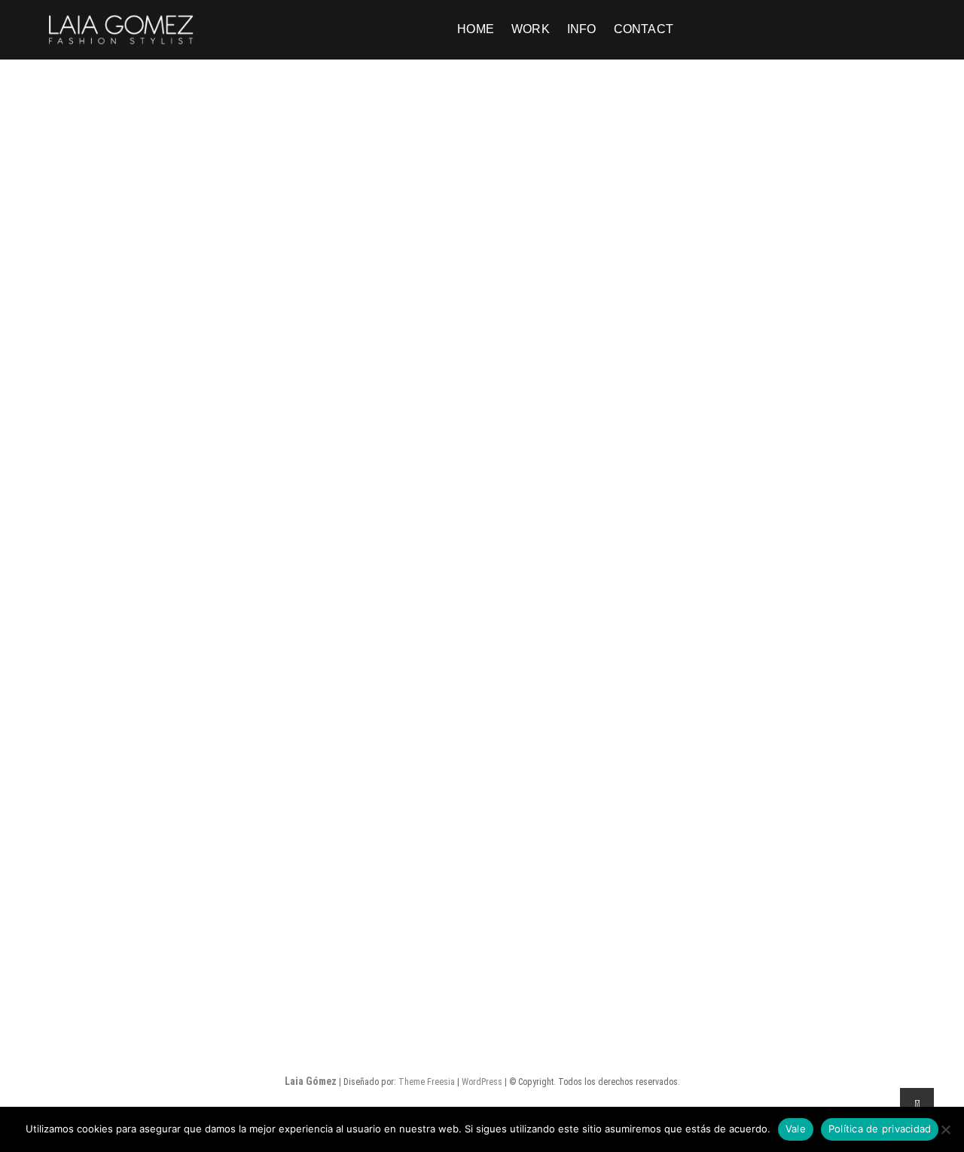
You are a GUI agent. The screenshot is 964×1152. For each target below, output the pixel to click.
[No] (945, 1129)
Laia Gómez (311, 1081)
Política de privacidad (880, 1129)
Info (581, 29)
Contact (643, 29)
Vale (796, 1129)
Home (475, 29)
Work (530, 29)
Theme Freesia (426, 1082)
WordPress (482, 1082)
